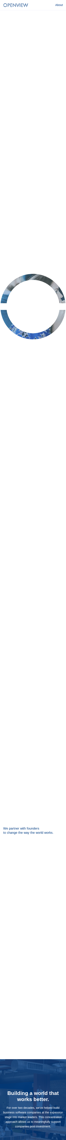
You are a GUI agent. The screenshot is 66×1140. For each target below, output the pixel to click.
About (59, 5)
